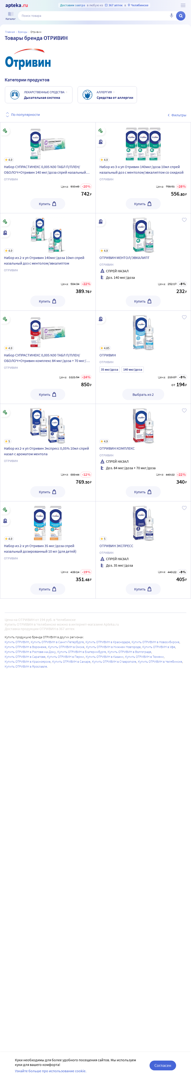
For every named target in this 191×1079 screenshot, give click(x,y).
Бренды (22, 32)
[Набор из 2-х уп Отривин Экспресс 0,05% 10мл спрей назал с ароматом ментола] (48, 452)
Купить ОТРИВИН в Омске (66, 647)
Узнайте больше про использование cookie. (50, 1071)
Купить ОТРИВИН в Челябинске (160, 661)
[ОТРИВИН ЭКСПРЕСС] (143, 550)
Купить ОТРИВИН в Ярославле (26, 666)
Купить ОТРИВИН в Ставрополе (114, 661)
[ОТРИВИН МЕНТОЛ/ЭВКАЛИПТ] (143, 261)
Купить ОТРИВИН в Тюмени (144, 657)
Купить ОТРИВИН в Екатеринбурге (81, 652)
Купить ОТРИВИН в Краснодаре (107, 642)
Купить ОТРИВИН (17, 642)
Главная (10, 32)
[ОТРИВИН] (143, 357)
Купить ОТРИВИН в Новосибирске (155, 642)
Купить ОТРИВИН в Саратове (25, 657)
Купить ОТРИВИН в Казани (104, 657)
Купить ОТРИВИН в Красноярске (28, 661)
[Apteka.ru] (17, 5)
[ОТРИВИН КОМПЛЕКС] (143, 452)
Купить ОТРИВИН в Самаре (71, 661)
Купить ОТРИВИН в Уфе (158, 647)
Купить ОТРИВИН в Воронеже (25, 647)
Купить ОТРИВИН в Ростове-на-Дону (30, 652)
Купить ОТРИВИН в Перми (65, 657)
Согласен (162, 1065)
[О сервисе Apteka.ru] (183, 5)
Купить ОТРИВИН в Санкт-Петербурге (57, 642)
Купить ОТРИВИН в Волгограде (129, 652)
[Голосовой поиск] (171, 16)
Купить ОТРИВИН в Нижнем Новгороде (113, 647)
